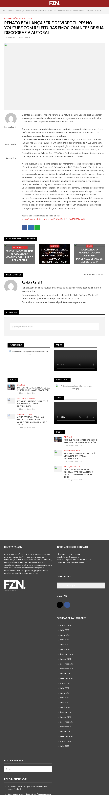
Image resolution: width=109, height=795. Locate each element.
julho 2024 (64, 746)
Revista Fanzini (10, 127)
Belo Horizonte (19, 247)
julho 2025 (64, 688)
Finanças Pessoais (25, 414)
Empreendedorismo (26, 398)
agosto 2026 (65, 625)
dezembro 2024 (67, 722)
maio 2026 (64, 639)
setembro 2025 (66, 678)
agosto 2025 (65, 683)
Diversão (54, 246)
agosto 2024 (65, 741)
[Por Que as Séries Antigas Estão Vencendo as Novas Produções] (11, 387)
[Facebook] (67, 605)
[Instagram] (60, 605)
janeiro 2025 (65, 717)
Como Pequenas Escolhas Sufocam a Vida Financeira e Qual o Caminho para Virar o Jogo (32, 421)
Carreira (8, 18)
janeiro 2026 (65, 659)
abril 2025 (64, 702)
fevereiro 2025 (66, 712)
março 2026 (65, 649)
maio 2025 (64, 697)
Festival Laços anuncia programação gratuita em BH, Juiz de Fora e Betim (19, 255)
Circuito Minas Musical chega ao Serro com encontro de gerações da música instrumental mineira (54, 255)
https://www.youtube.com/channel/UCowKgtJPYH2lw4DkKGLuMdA (53, 219)
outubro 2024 (66, 731)
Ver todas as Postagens (92, 274)
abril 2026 (64, 644)
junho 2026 (65, 635)
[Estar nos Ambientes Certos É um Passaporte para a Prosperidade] (11, 400)
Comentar (10, 37)
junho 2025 (65, 693)
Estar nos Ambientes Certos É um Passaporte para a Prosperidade (32, 403)
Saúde (89, 246)
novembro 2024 (66, 726)
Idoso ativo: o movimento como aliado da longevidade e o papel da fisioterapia (89, 255)
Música (16, 18)
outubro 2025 (66, 673)
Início (5, 10)
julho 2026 (64, 630)
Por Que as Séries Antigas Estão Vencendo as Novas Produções (33, 389)
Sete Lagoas (26, 18)
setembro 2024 (66, 736)
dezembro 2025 (67, 664)
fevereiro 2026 (66, 654)
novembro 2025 (66, 668)
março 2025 (65, 707)
